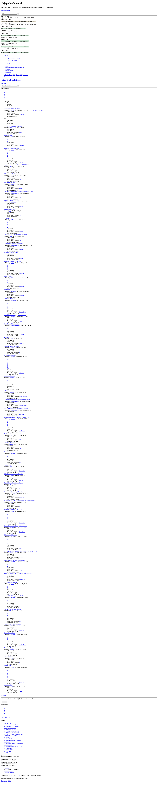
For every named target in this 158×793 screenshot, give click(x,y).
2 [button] (4, 92)
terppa (20, 606)
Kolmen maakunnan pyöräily (11, 200)
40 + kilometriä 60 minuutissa (11, 324)
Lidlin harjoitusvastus (9, 442)
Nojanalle (11, 184)
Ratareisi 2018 (7, 665)
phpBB (19, 775)
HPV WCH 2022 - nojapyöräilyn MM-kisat (15, 234)
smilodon (21, 145)
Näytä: (4, 698)
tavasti (20, 548)
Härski (21, 231)
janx (10, 127)
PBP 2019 (6, 451)
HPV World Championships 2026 (13, 126)
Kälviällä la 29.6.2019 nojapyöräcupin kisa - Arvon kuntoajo (19, 500)
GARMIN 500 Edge (9, 298)
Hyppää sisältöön (5, 10)
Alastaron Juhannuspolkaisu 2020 (12, 434)
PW (12, 136)
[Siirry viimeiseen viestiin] (24, 114)
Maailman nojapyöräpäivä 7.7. (20, 35)
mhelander (22, 645)
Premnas (11, 175)
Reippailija (22, 579)
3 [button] (4, 94)
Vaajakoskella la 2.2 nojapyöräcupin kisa (14, 560)
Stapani (21, 206)
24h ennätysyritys (8, 135)
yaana (11, 466)
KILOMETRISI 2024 (9, 182)
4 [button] (4, 95)
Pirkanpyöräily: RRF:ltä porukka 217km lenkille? (17, 417)
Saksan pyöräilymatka (7, 28)
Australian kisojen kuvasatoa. (11, 346)
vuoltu (12, 356)
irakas (20, 570)
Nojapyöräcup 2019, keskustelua (12, 609)
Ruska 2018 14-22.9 (9, 633)
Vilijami (21, 258)
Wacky (21, 593)
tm (10, 211)
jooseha (21, 653)
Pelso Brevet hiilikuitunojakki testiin (13, 474)
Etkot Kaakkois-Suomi (7, 21)
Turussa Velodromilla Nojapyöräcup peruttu (15, 526)
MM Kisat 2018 (8, 685)
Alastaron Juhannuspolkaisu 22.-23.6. (14, 509)
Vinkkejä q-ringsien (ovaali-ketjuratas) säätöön (16, 408)
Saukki (11, 502)
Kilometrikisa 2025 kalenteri (11, 173)
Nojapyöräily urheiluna (10, 80)
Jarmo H (21, 188)
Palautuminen (7, 465)
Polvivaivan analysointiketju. (11, 148)
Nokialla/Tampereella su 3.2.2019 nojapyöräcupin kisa (18, 573)
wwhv (11, 625)
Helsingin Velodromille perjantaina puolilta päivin (17, 399)
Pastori (12, 150)
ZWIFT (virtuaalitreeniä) (10, 355)
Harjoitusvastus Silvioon (10, 582)
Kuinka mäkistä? (8, 276)
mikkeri (21, 373)
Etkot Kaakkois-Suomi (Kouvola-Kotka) (24, 21)
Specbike (21, 414)
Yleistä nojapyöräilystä (37, 110)
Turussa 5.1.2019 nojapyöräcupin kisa (14, 596)
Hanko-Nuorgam (8, 218)
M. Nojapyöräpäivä (6, 35)
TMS (20, 132)
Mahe (12, 263)
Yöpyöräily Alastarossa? (10, 209)
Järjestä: (16, 698)
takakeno (21, 343)
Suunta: (28, 698)
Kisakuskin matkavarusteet (11, 252)
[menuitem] (13, 58)
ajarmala (21, 249)
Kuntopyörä (7, 289)
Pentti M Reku (23, 396)
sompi (12, 584)
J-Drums (13, 419)
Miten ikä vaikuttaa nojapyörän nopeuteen (15, 315)
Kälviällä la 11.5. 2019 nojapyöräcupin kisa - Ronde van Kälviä (20, 551)
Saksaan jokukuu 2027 (20, 28)
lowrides (11, 110)
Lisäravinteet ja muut (9, 376)
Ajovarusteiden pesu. (9, 648)
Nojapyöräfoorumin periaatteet (12, 108)
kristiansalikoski (15, 193)
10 (8, 368)
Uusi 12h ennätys (8, 656)
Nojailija (21, 334)
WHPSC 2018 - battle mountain (12, 624)
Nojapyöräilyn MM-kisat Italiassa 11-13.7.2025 (16, 165)
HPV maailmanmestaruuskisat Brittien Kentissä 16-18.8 (18, 191)
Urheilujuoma (7, 390)
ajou (12, 475)
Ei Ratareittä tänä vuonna (10, 535)
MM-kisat (6, 337)
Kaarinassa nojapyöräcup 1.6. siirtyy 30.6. (15, 491)
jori (20, 321)
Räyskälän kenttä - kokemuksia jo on (13, 483)
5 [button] (4, 97)
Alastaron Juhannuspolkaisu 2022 (12, 261)
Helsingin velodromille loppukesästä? (13, 243)
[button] (4, 98)
